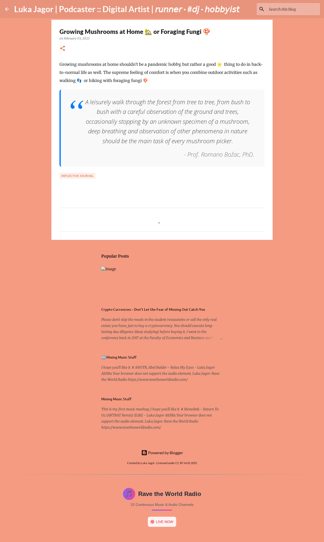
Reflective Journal (77, 176)
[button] (62, 48)
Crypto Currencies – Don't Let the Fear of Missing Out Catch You (153, 309)
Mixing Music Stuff (116, 399)
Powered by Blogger (165, 452)
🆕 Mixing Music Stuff (118, 357)
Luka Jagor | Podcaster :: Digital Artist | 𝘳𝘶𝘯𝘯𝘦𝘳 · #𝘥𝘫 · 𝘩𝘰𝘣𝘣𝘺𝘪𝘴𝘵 (127, 9)
